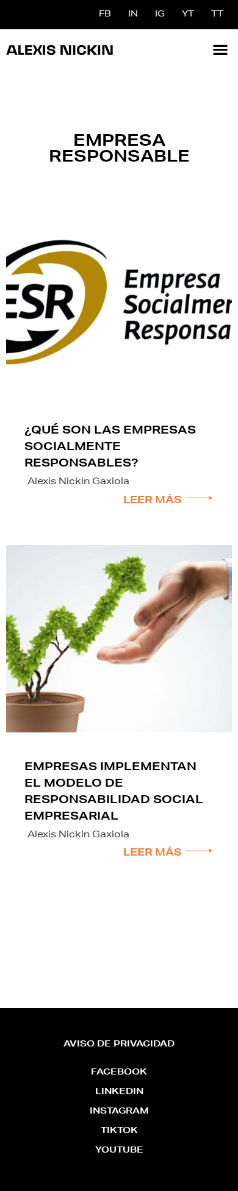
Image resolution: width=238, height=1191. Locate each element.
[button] (220, 49)
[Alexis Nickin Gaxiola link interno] (59, 49)
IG (160, 14)
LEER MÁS (153, 501)
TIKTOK (119, 1131)
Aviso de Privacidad (119, 1044)
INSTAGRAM (119, 1111)
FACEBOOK (119, 1072)
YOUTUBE (119, 1150)
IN (133, 14)
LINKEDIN (119, 1092)
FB (105, 14)
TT (217, 14)
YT (188, 14)
